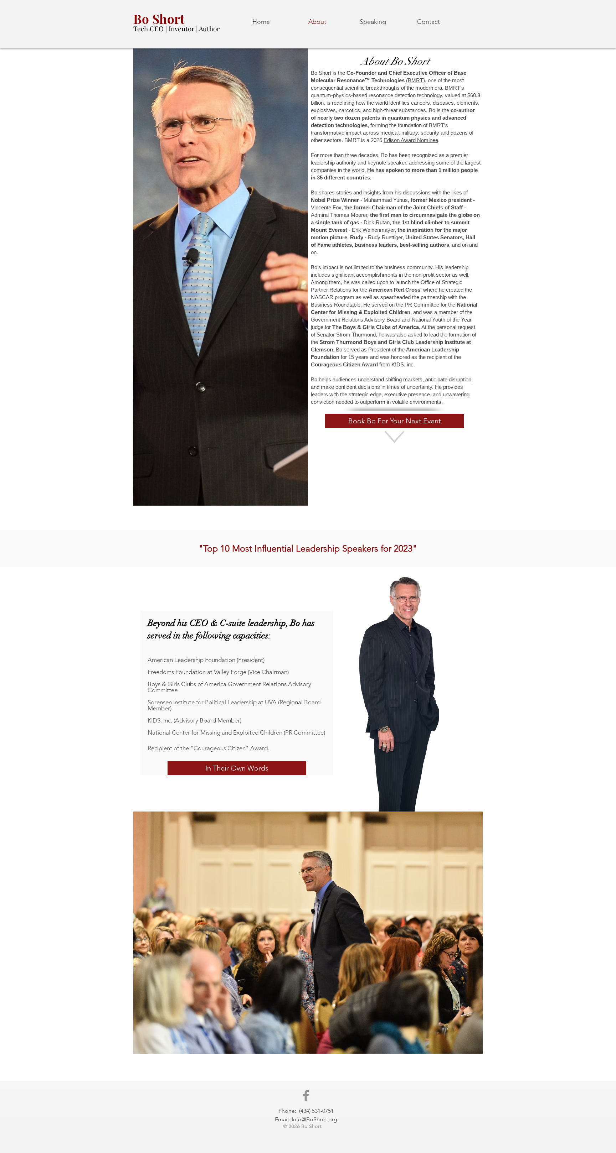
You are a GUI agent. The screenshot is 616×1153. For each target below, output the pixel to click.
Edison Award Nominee (411, 140)
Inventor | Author (194, 28)
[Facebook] (305, 1095)
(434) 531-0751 (316, 1110)
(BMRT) (415, 80)
